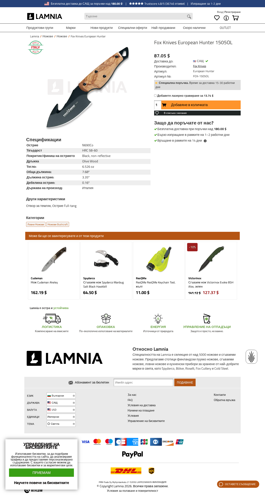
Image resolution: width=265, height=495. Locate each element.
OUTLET (225, 27)
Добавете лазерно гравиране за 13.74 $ (185, 96)
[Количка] (235, 18)
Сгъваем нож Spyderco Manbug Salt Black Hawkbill (103, 284)
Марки (71, 27)
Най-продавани (163, 27)
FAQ (130, 400)
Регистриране (232, 12)
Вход (220, 12)
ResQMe (141, 278)
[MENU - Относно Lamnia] (226, 18)
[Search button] (189, 17)
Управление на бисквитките (146, 421)
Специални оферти (132, 27)
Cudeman (37, 278)
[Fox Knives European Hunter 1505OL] (87, 87)
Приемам (41, 472)
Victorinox (194, 278)
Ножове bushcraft (58, 224)
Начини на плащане (141, 410)
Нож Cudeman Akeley (44, 282)
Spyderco (89, 278)
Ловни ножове (35, 224)
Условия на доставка (142, 405)
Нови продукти (101, 27)
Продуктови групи (39, 27)
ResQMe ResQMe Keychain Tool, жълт (155, 284)
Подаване (185, 382)
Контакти (220, 395)
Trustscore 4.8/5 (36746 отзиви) (164, 3)
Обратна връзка (224, 400)
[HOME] (44, 16)
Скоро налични (194, 27)
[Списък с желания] (217, 18)
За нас (132, 395)
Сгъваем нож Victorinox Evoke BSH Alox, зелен (210, 284)
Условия (133, 415)
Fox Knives (199, 66)
